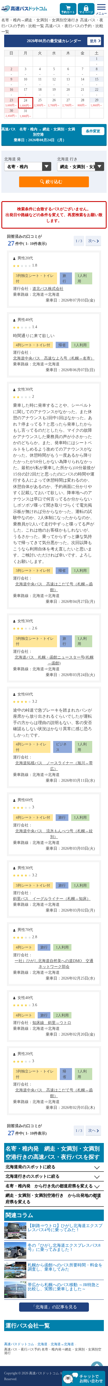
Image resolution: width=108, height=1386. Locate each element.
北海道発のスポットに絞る (30, 1167)
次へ (92, 241)
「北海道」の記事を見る (54, 1307)
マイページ (86, 12)
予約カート (68, 12)
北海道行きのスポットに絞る (33, 1176)
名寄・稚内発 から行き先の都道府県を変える (49, 1186)
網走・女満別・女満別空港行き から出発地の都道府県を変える (53, 1198)
